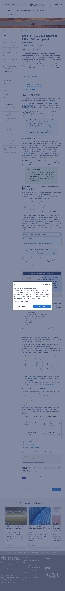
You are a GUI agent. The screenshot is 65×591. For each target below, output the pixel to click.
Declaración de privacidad (21, 301)
